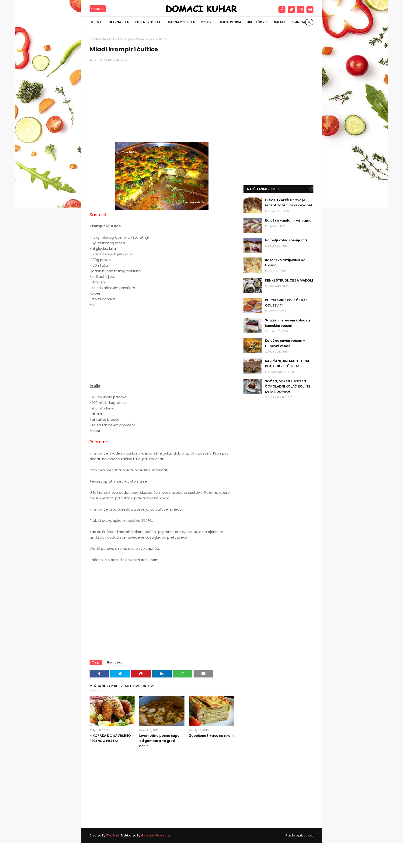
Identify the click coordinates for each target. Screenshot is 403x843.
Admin (97, 60)
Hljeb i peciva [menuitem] (230, 22)
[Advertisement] (162, 99)
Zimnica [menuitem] (298, 22)
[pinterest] (309, 9)
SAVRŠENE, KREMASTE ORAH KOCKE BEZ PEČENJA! (287, 363)
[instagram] (300, 9)
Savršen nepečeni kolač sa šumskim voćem (287, 323)
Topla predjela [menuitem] (147, 22)
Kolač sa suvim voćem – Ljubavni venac (285, 343)
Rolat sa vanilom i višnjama (288, 220)
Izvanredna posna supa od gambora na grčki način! (159, 740)
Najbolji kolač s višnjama (286, 240)
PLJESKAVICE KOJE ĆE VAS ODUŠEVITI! (286, 303)
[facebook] (281, 9)
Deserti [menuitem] (96, 22)
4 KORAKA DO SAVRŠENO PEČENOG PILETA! (110, 738)
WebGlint (112, 835)
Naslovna (97, 9)
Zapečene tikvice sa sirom (211, 735)
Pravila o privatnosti (299, 835)
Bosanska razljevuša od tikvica (285, 263)
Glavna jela (125, 39)
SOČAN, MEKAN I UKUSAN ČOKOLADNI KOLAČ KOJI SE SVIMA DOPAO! (287, 386)
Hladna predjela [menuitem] (181, 22)
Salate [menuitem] (279, 22)
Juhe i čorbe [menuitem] (257, 22)
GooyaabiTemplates (156, 835)
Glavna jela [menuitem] (118, 22)
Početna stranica (102, 39)
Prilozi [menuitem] (206, 22)
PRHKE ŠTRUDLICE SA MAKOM (289, 280)
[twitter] (291, 9)
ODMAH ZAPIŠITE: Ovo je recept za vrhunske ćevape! (288, 203)
